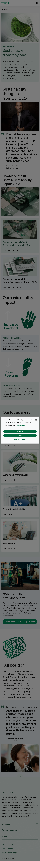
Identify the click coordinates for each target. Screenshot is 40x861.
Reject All (20, 431)
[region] (20, 430)
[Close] (36, 420)
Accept (20, 435)
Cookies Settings (20, 439)
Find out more (21, 425)
